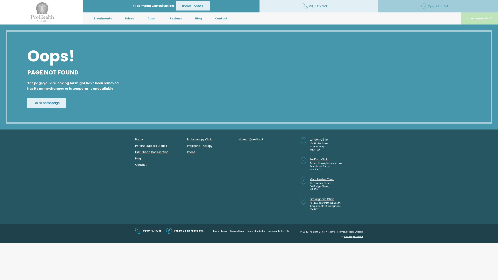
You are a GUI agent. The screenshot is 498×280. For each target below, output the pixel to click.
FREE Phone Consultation (151, 152)
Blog (198, 18)
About (152, 18)
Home (139, 139)
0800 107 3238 (152, 230)
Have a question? (479, 18)
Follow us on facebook (188, 230)
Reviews (176, 18)
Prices (129, 18)
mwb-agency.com (353, 236)
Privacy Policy (220, 231)
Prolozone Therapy (199, 146)
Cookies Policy (237, 231)
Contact (221, 18)
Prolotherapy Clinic (200, 139)
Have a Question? (251, 139)
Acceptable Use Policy (279, 231)
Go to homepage (46, 103)
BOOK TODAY (192, 6)
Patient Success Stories (151, 146)
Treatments (103, 18)
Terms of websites (256, 231)
